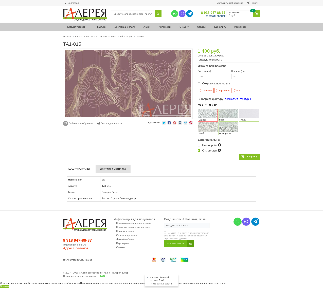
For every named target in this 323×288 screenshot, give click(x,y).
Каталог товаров (76, 26)
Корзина (154, 277)
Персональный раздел (161, 284)
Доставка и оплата (125, 26)
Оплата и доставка (126, 235)
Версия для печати (111, 123)
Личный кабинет (125, 239)
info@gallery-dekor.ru (74, 244)
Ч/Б (238, 90)
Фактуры (101, 26)
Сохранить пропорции (216, 83)
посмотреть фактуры (238, 99)
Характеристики (79, 169)
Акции (146, 26)
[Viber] (182, 13)
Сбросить (206, 90)
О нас (183, 26)
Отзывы (201, 26)
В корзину (252, 156)
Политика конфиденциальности (133, 223)
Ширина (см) (238, 71)
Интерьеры (165, 26)
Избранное (240, 26)
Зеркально (224, 90)
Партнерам (122, 243)
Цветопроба (210, 145)
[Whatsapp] (174, 13)
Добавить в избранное (81, 123)
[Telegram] (189, 13)
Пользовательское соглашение (133, 227)
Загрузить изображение (230, 3)
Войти (254, 3)
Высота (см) (204, 71)
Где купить (220, 26)
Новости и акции (125, 231)
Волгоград (73, 3)
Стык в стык (210, 150)
